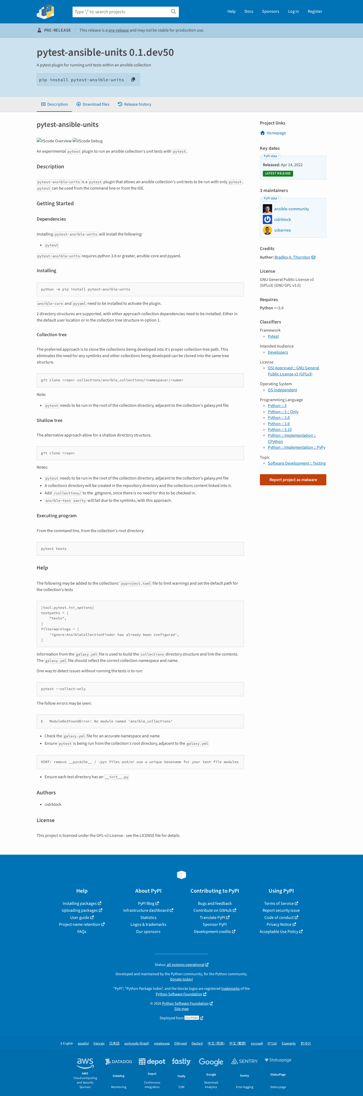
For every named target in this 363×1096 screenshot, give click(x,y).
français (99, 1043)
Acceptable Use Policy (279, 932)
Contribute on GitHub (212, 910)
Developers (278, 352)
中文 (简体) (216, 1043)
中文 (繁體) (237, 1043)
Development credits (212, 932)
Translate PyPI (212, 918)
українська (162, 1043)
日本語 (114, 1043)
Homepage (276, 133)
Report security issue (281, 910)
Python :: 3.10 (280, 430)
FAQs (81, 932)
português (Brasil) (136, 1043)
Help (231, 11)
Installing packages (80, 903)
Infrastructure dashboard (146, 910)
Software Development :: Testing (297, 463)
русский (257, 1043)
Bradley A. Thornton (292, 257)
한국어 (306, 1043)
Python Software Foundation (179, 994)
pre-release (118, 30)
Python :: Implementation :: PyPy (296, 447)
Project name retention (79, 924)
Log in (293, 11)
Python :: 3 (277, 406)
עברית (272, 1043)
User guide (79, 918)
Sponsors (270, 11)
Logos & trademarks (148, 924)
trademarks (230, 988)
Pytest (273, 336)
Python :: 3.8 (279, 418)
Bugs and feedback (215, 903)
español (83, 1043)
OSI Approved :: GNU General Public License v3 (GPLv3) (293, 371)
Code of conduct (279, 918)
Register (315, 11)
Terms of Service (279, 903)
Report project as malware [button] (293, 480)
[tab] (54, 104)
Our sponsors (148, 932)
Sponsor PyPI (215, 924)
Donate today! (181, 979)
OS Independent (282, 390)
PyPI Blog (146, 903)
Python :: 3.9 (279, 424)
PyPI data (270, 156)
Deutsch (197, 1043)
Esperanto (289, 1043)
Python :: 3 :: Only (283, 412)
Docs (248, 11)
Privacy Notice (279, 924)
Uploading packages (80, 910)
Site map (181, 1009)
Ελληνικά (180, 1043)
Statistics (148, 918)
